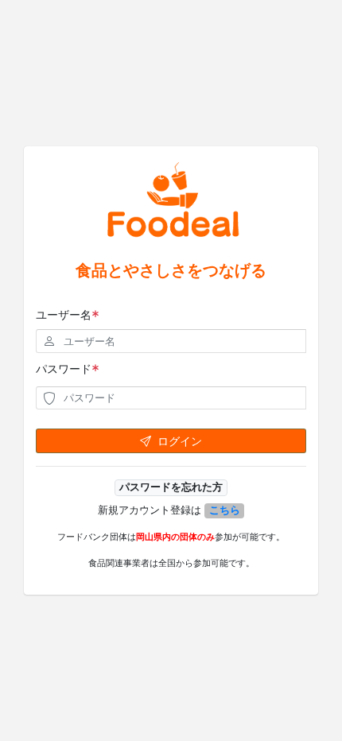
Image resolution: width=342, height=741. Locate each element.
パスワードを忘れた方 (171, 487)
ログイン (179, 441)
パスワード (63, 368)
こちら (224, 510)
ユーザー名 (63, 314)
